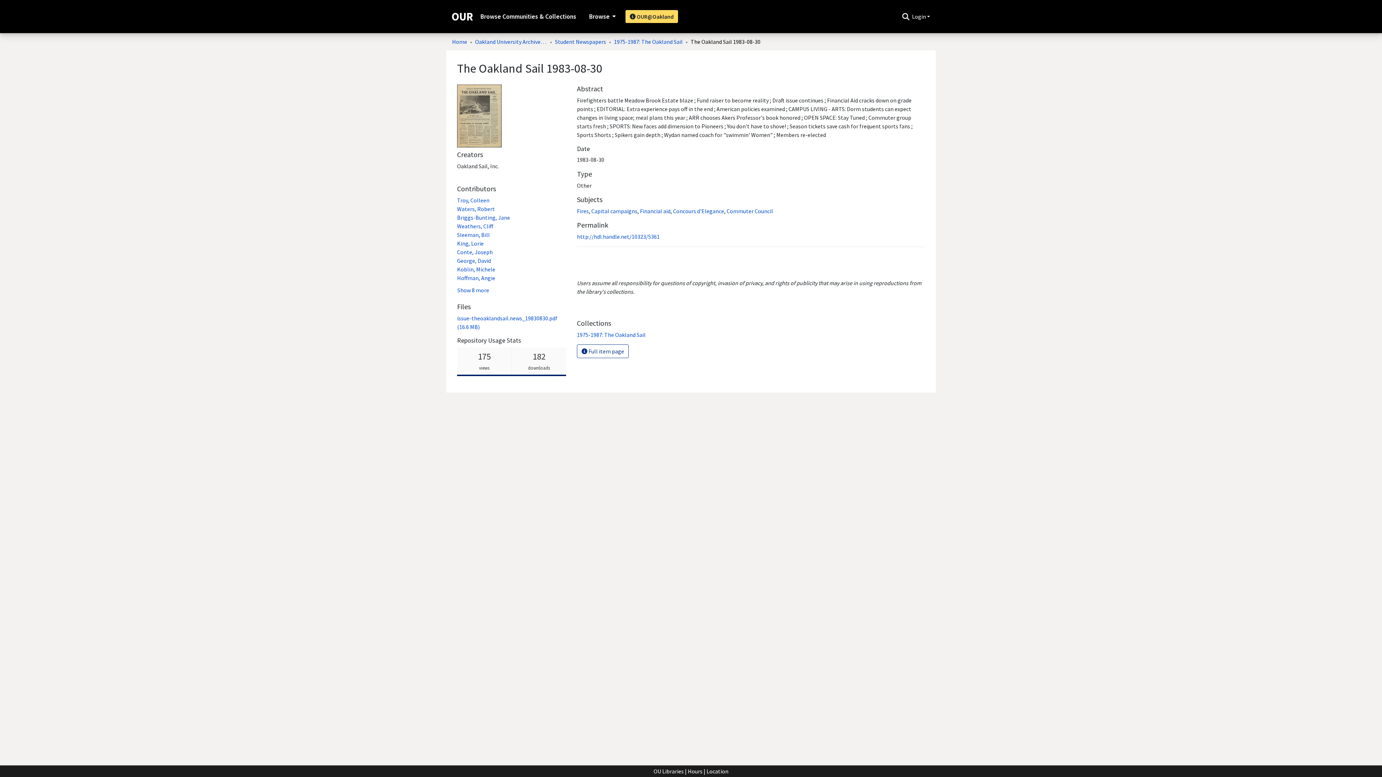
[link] (611, 334)
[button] (905, 16)
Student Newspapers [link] (580, 41)
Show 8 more (473, 290)
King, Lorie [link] (470, 243)
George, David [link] (474, 260)
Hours (695, 771)
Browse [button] (599, 16)
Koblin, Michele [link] (476, 269)
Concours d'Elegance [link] (698, 211)
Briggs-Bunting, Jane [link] (483, 217)
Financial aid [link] (655, 211)
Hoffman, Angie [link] (476, 278)
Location (717, 771)
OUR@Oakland (655, 16)
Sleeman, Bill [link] (473, 234)
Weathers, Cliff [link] (475, 226)
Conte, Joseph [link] (475, 252)
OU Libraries (669, 771)
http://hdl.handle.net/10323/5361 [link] (618, 236)
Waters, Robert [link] (476, 208)
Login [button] (919, 16)
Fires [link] (583, 211)
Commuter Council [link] (750, 211)
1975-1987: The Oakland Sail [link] (648, 41)
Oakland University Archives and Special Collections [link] (511, 41)
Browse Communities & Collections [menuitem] (528, 16)
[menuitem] (601, 16)
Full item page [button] (605, 351)
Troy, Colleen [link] (473, 200)
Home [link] (459, 41)
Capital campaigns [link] (614, 211)
